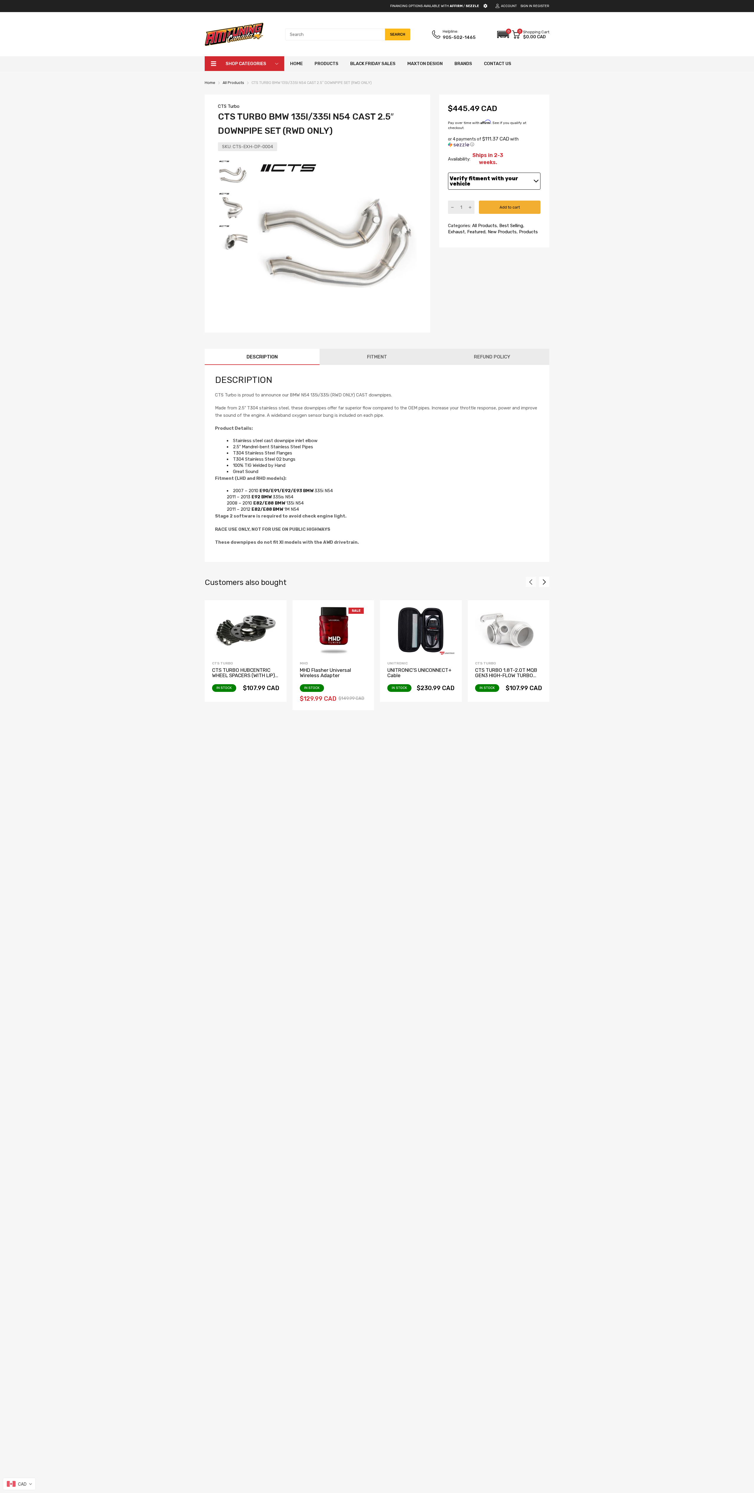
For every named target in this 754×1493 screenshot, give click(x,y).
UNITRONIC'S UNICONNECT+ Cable (419, 673)
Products (528, 231)
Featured (475, 231)
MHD (304, 663)
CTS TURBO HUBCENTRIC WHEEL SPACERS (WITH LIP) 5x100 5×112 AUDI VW (243, 675)
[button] (503, 34)
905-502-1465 (459, 37)
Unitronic (397, 663)
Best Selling (510, 225)
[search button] (397, 34)
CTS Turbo (228, 106)
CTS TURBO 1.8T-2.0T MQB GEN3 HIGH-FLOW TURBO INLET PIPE (506, 675)
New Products (502, 231)
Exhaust (456, 231)
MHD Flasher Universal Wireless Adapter (325, 673)
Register (541, 6)
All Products (484, 225)
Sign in (526, 6)
